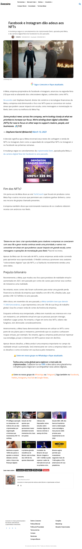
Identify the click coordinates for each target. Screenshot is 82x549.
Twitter (14, 377)
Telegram (51, 374)
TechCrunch (38, 194)
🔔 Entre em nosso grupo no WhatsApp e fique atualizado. (38, 355)
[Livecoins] (5, 4)
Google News (42, 377)
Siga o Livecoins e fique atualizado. (49, 84)
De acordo (7, 100)
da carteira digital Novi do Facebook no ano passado (25, 154)
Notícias (46, 470)
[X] (21, 485)
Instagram (22, 377)
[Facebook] (18, 485)
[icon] (80, 4)
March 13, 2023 (39, 132)
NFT (40, 470)
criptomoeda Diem (45, 151)
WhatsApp (39, 374)
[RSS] (12, 528)
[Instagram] (9, 528)
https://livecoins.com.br (23, 479)
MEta (35, 470)
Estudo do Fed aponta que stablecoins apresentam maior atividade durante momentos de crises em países (28, 428)
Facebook (74, 374)
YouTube (31, 377)
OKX (43, 364)
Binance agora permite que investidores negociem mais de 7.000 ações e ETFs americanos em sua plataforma (58, 457)
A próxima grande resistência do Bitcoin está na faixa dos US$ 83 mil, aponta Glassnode (28, 455)
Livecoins (18, 37)
